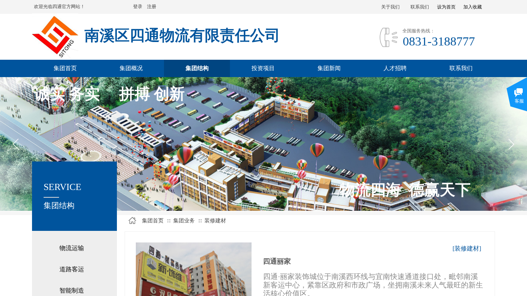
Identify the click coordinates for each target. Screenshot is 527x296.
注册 (151, 6)
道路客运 (71, 269)
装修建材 (215, 221)
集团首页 (153, 221)
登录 (137, 6)
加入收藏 (472, 7)
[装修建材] (467, 248)
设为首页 (446, 7)
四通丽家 (277, 261)
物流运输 (71, 248)
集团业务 (184, 221)
